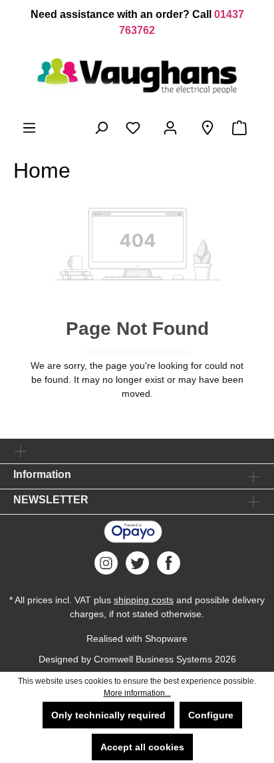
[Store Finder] (207, 128)
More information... (137, 693)
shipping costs (144, 600)
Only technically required (108, 715)
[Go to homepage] (137, 76)
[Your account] (173, 128)
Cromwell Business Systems (153, 659)
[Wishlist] (135, 128)
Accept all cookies (142, 747)
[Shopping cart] (242, 128)
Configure (210, 715)
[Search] (101, 128)
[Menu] (29, 128)
